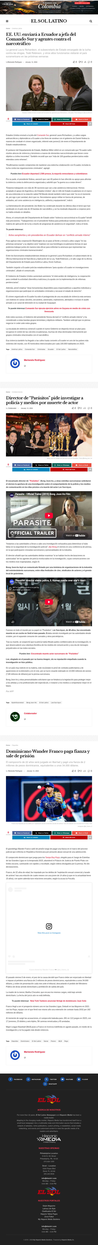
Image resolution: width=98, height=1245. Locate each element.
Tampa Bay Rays (52, 857)
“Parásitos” (34, 481)
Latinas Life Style (49, 1208)
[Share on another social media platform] (90, 124)
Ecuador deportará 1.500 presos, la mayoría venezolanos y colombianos (54, 174)
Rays (66, 1041)
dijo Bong (53, 547)
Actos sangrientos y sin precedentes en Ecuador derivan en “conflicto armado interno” (49, 234)
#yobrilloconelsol (18, 702)
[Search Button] (91, 21)
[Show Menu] (7, 21)
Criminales (41, 349)
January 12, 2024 (31, 62)
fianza (46, 1041)
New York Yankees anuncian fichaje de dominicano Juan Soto (58, 1001)
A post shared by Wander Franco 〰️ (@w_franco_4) (49, 970)
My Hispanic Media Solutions (49, 1219)
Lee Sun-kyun (56, 702)
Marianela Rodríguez (15, 62)
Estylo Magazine (49, 1206)
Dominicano (25, 1041)
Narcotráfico (72, 349)
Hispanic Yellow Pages (49, 1214)
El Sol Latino (61, 349)
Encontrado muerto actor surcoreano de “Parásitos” (55, 654)
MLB (60, 1041)
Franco (53, 1041)
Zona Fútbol (49, 1216)
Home (8, 28)
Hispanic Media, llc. (67, 1240)
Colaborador (12, 408)
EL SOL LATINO (49, 21)
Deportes (15, 745)
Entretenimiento (17, 392)
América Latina (17, 28)
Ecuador (51, 349)
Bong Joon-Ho (32, 702)
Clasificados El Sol (49, 1211)
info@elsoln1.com (49, 1178)
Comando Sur (43, 135)
